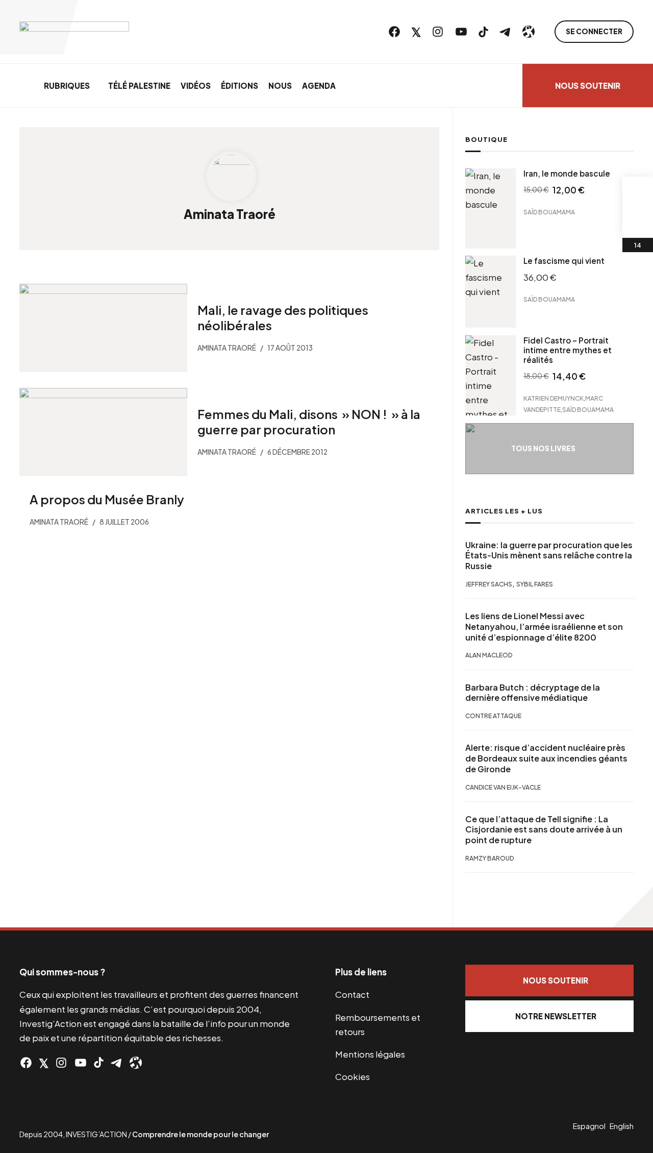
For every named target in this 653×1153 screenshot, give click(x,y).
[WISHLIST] (637, 222)
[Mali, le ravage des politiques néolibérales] (103, 328)
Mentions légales (370, 1054)
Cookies (352, 1076)
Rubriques (67, 85)
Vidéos (196, 85)
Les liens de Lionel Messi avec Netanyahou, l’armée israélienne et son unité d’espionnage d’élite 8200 (544, 627)
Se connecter (594, 31)
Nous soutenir (587, 85)
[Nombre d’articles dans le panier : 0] (637, 192)
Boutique (486, 139)
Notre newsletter (555, 1016)
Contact (352, 994)
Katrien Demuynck (553, 398)
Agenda (319, 85)
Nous (280, 85)
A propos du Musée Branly (107, 499)
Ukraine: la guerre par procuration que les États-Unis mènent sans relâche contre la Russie (549, 556)
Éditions (239, 85)
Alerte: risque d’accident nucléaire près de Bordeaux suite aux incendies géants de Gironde (546, 758)
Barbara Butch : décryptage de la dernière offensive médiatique (532, 692)
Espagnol (589, 1126)
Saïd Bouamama (549, 211)
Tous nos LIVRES (543, 448)
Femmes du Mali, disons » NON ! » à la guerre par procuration (308, 421)
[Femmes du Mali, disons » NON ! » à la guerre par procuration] (103, 432)
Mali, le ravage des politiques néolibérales (282, 317)
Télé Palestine (139, 85)
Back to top (632, 907)
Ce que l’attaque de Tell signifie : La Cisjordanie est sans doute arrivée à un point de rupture (543, 830)
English (622, 1126)
